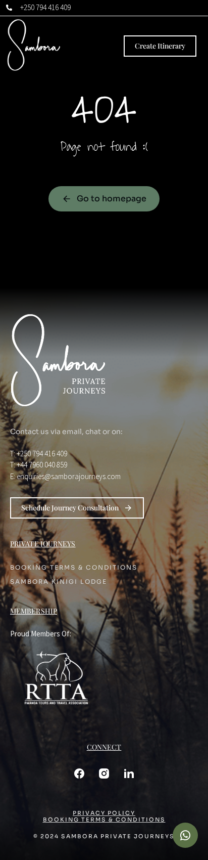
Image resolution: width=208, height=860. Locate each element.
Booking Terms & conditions (73, 567)
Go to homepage (111, 198)
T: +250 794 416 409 (38, 453)
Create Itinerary (160, 46)
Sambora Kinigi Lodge (58, 581)
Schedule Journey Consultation (70, 507)
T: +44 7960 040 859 (38, 464)
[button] (185, 835)
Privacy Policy (104, 813)
